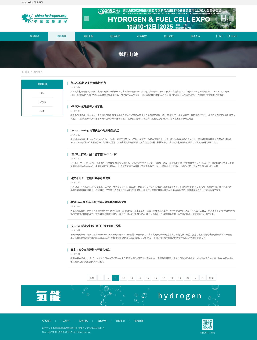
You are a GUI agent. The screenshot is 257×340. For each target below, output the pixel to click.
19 (179, 278)
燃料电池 (61, 36)
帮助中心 (120, 321)
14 (139, 278)
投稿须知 (83, 321)
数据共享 (115, 36)
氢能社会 (35, 36)
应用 (42, 111)
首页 (27, 72)
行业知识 (168, 36)
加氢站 (42, 102)
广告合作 (65, 321)
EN (219, 36)
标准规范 (142, 36)
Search (234, 36)
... (108, 278)
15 (147, 278)
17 (163, 278)
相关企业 (195, 36)
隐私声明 (102, 321)
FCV (42, 93)
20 (188, 278)
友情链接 (138, 321)
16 (155, 278)
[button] (231, 18)
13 (131, 278)
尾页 (211, 278)
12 (123, 278)
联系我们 (46, 321)
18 (171, 278)
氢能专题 (88, 36)
